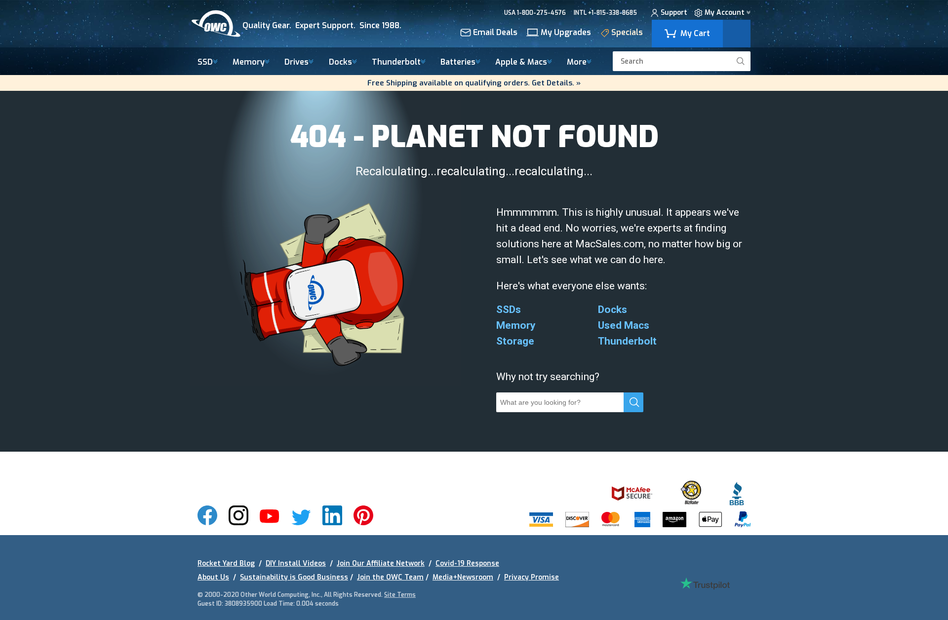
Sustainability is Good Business (294, 577)
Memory (249, 62)
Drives (296, 62)
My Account (725, 13)
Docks (340, 62)
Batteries (457, 62)
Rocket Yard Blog (226, 563)
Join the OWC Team (390, 577)
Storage (515, 341)
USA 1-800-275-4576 (535, 13)
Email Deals (495, 33)
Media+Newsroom (463, 577)
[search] (740, 61)
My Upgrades (566, 33)
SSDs (508, 309)
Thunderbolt (396, 62)
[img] (306, 23)
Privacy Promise (531, 577)
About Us (213, 577)
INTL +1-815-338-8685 (605, 13)
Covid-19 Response (467, 563)
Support (674, 13)
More (577, 62)
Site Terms (400, 595)
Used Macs (623, 325)
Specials (627, 33)
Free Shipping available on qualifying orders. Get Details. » (474, 83)
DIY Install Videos (296, 563)
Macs (521, 62)
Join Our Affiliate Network (381, 563)
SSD (205, 62)
